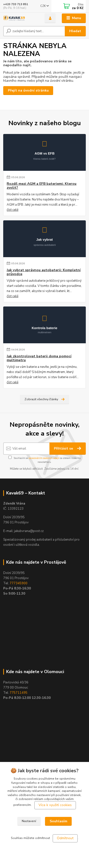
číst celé (12, 210)
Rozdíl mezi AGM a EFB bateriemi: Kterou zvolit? (41, 186)
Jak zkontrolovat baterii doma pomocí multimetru (39, 358)
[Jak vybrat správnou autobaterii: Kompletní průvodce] (44, 238)
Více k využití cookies (55, 805)
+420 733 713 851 (15, 4)
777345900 (18, 583)
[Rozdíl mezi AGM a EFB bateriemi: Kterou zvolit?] (44, 152)
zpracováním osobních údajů (43, 458)
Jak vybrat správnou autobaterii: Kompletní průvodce (44, 272)
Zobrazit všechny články (41, 399)
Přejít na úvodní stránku (28, 90)
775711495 (18, 693)
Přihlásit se (64, 448)
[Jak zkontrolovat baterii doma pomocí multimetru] (44, 324)
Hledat (75, 31)
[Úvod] (20, 18)
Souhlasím (58, 821)
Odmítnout (65, 838)
